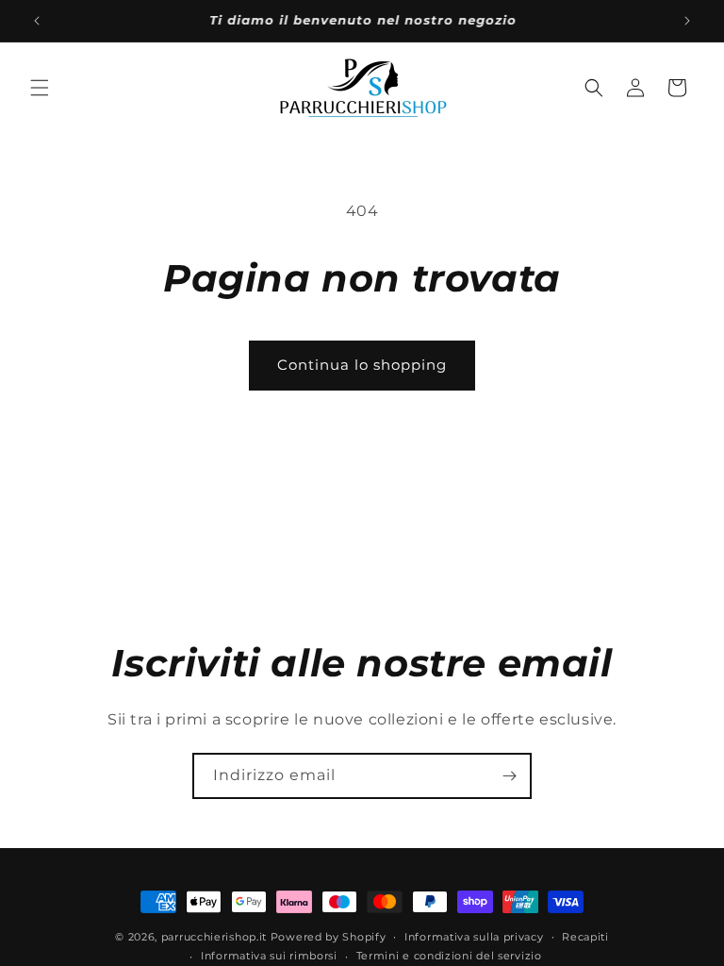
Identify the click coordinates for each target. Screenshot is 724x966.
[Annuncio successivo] (687, 21)
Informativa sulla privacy (474, 936)
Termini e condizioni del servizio (449, 955)
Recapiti (585, 936)
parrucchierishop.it (214, 936)
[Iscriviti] (509, 776)
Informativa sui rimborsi (269, 955)
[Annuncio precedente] (37, 21)
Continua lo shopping (362, 365)
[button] (39, 87)
